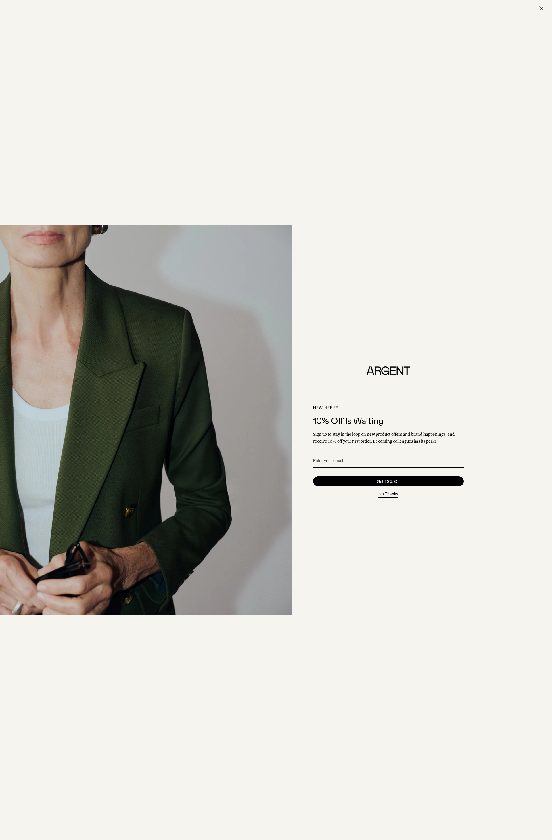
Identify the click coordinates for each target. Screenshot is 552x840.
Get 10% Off (388, 481)
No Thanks (388, 494)
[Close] (541, 8)
